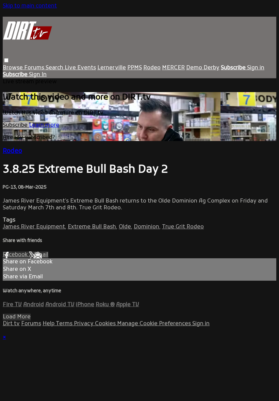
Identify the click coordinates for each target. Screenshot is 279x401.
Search (55, 68)
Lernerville (111, 68)
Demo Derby (202, 68)
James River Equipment (34, 227)
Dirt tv (11, 323)
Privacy (84, 323)
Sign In (38, 74)
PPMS (134, 68)
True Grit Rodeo (183, 227)
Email (41, 254)
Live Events (80, 68)
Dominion (146, 227)
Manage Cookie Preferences (154, 323)
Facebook (16, 254)
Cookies (106, 323)
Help (49, 323)
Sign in (255, 68)
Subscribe (16, 125)
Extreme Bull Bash (92, 227)
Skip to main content (30, 6)
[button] (6, 60)
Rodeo (152, 68)
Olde (125, 227)
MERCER (173, 68)
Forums (35, 68)
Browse (13, 68)
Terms (65, 323)
